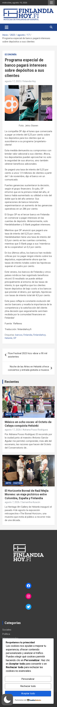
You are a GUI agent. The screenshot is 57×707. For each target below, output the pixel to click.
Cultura (17, 414)
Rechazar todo (28, 686)
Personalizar (28, 679)
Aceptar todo (28, 693)
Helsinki (8, 338)
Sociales (6, 629)
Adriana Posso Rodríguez (35, 429)
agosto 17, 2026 (13, 429)
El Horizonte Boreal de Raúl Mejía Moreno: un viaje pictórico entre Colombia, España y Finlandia (26, 494)
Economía (10, 54)
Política (6, 634)
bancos (18, 335)
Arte (8, 414)
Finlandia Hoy (29, 81)
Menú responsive (51, 2)
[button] (7, 699)
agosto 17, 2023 (13, 81)
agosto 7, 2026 (12, 502)
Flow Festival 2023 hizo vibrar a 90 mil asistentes (27, 355)
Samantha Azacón (30, 502)
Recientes (12, 382)
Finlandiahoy (39, 335)
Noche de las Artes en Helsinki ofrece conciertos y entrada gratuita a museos (28, 368)
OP (14, 338)
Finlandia (27, 335)
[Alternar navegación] (6, 27)
